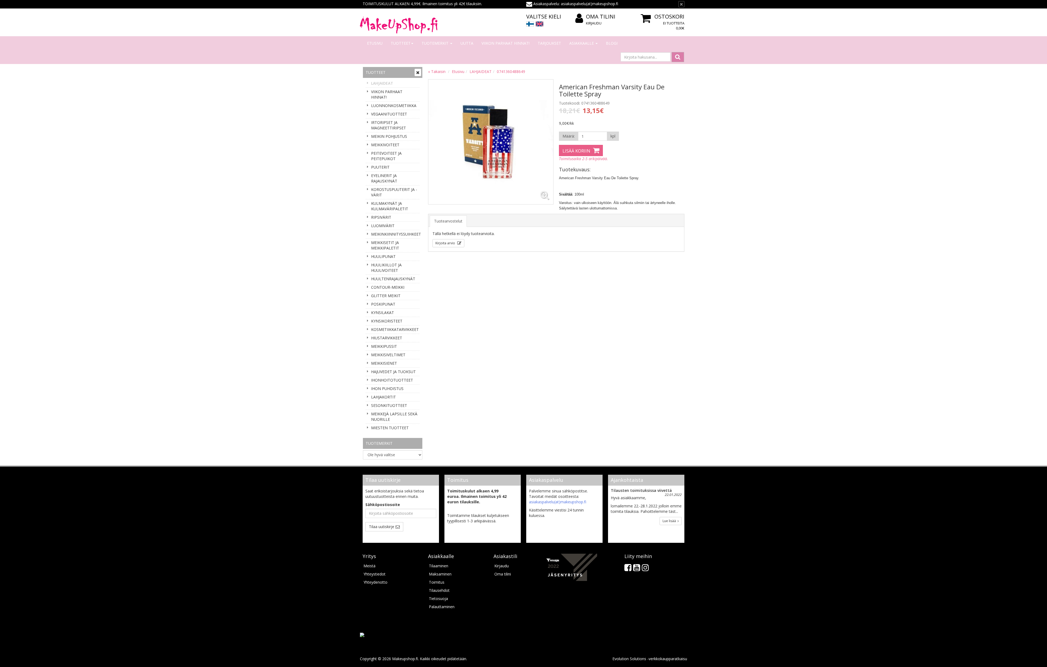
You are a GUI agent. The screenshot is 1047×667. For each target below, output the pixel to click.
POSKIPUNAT (383, 304)
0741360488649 (511, 71)
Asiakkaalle (582, 43)
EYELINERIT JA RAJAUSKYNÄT (384, 178)
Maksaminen (440, 574)
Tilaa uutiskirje (381, 526)
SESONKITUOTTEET (389, 405)
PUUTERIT (380, 167)
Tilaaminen (438, 565)
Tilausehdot (439, 590)
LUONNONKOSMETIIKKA (393, 105)
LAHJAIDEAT (382, 83)
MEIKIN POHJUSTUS (389, 136)
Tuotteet (401, 43)
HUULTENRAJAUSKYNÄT (393, 278)
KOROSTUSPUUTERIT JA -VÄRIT (394, 192)
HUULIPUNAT (383, 256)
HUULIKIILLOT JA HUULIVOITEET (386, 267)
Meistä (369, 565)
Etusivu (375, 43)
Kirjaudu (593, 23)
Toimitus (436, 582)
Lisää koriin (576, 151)
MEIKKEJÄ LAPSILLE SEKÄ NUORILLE (394, 416)
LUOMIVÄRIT (383, 225)
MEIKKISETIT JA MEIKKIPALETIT (385, 245)
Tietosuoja (438, 598)
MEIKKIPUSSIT (384, 346)
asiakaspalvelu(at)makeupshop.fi (557, 501)
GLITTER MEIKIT (386, 295)
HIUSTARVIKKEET (386, 337)
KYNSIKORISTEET (386, 321)
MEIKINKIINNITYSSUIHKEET (395, 234)
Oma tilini (600, 16)
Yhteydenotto (375, 582)
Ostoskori (669, 16)
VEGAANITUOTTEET (389, 114)
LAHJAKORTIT (383, 397)
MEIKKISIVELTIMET (388, 354)
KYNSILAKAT (382, 312)
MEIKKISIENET (384, 363)
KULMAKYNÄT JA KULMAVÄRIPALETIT (389, 206)
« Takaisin (437, 71)
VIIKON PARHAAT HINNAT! (505, 43)
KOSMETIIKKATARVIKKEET (395, 329)
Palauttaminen (442, 606)
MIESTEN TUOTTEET (390, 427)
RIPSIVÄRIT (381, 217)
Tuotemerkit (436, 43)
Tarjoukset (549, 43)
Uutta (467, 43)
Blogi (612, 43)
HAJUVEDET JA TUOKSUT (393, 371)
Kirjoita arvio (445, 243)
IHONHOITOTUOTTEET (392, 380)
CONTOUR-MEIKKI (387, 287)
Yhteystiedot (374, 574)
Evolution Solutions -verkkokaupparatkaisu (649, 658)
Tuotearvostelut (448, 221)
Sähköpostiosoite (382, 504)
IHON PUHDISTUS (387, 388)
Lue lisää (670, 521)
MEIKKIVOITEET (385, 144)
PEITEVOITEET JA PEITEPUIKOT (386, 156)
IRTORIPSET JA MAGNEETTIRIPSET (388, 125)
